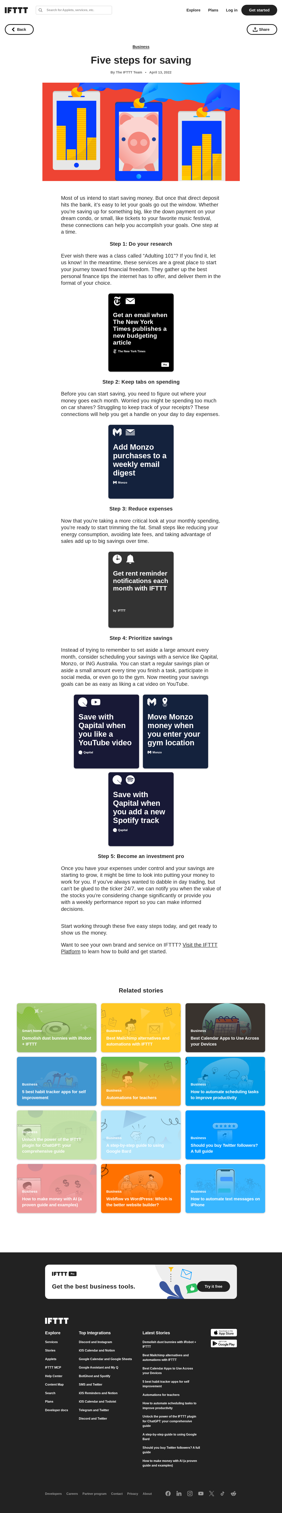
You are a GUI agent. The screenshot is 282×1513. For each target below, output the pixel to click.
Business (141, 47)
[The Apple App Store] (224, 1333)
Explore (193, 10)
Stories (50, 1350)
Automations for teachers (161, 1394)
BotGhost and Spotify (94, 1376)
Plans (213, 10)
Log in (231, 10)
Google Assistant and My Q (98, 1367)
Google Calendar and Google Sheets (105, 1359)
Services (51, 1342)
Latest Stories (156, 1332)
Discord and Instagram (95, 1342)
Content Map (54, 1384)
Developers (53, 1493)
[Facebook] (168, 1494)
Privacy (132, 1493)
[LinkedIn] (179, 1494)
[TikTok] (222, 1494)
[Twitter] (211, 1494)
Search (50, 1393)
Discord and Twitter (93, 1418)
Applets (50, 1359)
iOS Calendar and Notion (97, 1350)
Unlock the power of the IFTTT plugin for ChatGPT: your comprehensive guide (169, 1421)
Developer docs (56, 1410)
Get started (259, 10)
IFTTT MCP (53, 1367)
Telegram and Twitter (94, 1410)
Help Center (53, 1376)
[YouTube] (200, 1494)
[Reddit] (233, 1494)
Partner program (94, 1493)
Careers (72, 1493)
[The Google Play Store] (224, 1344)
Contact (117, 1493)
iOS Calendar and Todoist (97, 1401)
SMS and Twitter (90, 1384)
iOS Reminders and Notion (98, 1393)
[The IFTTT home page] (16, 10)
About (147, 1493)
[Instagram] (189, 1494)
